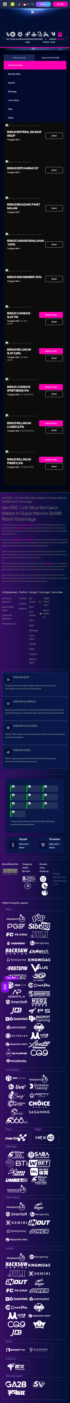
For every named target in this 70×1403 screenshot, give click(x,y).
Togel (12, 39)
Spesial (11, 82)
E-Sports (46, 40)
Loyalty (22, 603)
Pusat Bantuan (9, 623)
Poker (40, 39)
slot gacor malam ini (28, 525)
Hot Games (32, 600)
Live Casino (13, 100)
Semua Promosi (19, 58)
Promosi (60, 39)
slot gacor (17, 539)
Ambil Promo (51, 314)
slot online (20, 528)
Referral (22, 608)
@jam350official (46, 613)
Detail (54, 135)
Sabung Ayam (52, 40)
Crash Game (27, 40)
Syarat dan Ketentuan (7, 617)
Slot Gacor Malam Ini (6, 600)
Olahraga (20, 39)
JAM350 (29, 539)
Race (7, 39)
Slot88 (48, 563)
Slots (10, 109)
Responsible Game (8, 608)
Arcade (33, 39)
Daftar (60, 4)
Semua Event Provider (50, 58)
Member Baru (14, 74)
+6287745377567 (46, 602)
